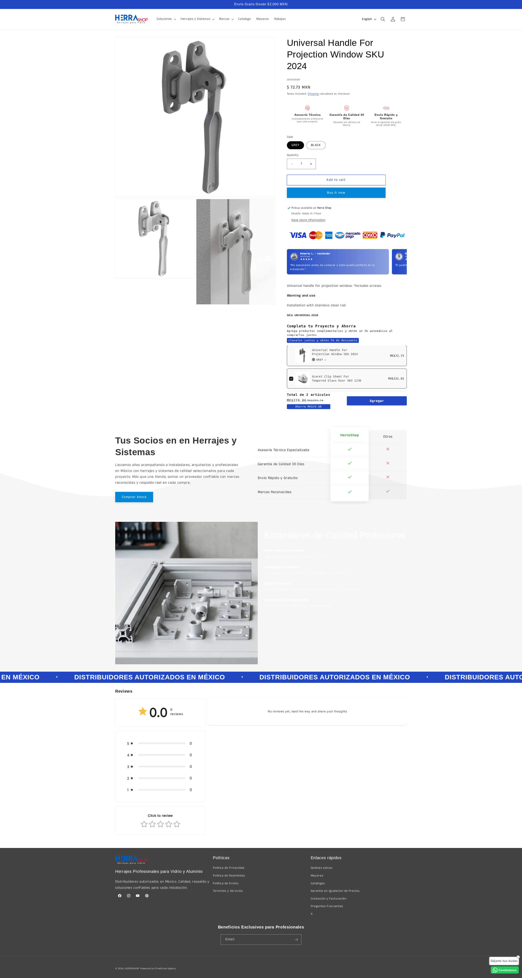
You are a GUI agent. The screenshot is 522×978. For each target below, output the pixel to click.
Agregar (377, 401)
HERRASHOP (132, 968)
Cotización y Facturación (328, 898)
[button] (166, 19)
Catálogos (318, 883)
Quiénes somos (322, 868)
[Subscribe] (296, 939)
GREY (295, 145)
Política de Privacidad (228, 868)
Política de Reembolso (229, 875)
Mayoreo (317, 875)
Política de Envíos (225, 883)
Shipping (313, 94)
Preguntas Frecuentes (327, 906)
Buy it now (336, 193)
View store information (308, 220)
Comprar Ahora (134, 497)
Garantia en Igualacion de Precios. (335, 891)
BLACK (316, 145)
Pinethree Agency (165, 968)
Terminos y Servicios (228, 891)
